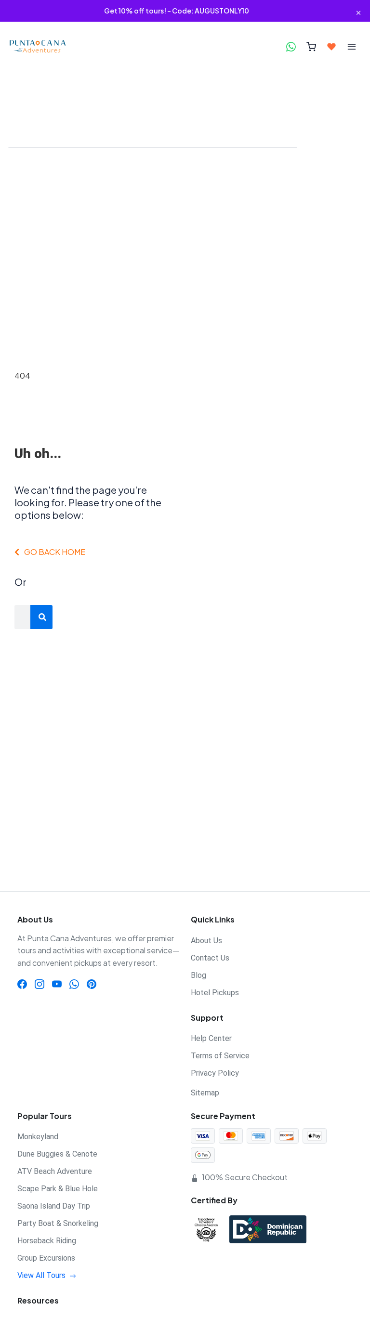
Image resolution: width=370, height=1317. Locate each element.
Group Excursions (46, 1258)
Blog (198, 975)
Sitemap (205, 1092)
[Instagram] (39, 983)
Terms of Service (220, 1055)
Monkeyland (37, 1136)
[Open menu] (351, 46)
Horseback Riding (46, 1240)
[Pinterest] (91, 983)
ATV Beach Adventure (54, 1171)
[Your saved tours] (331, 46)
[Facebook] (22, 983)
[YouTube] (57, 983)
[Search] (42, 617)
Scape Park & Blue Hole (57, 1188)
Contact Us (210, 957)
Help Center (211, 1038)
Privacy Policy (215, 1073)
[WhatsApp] (74, 983)
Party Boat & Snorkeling (57, 1223)
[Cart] (311, 46)
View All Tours (42, 1275)
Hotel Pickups (215, 992)
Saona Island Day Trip (53, 1206)
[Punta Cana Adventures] (45, 46)
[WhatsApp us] (291, 46)
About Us (206, 940)
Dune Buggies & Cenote (57, 1154)
